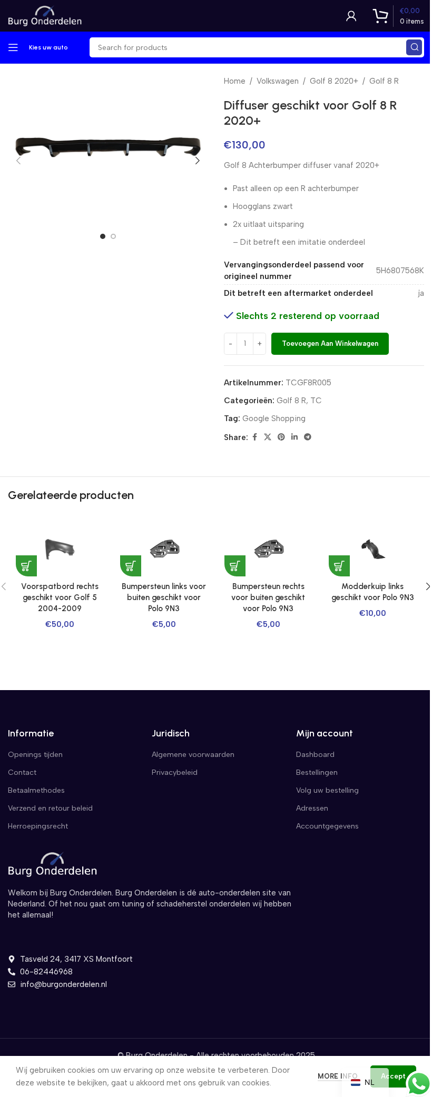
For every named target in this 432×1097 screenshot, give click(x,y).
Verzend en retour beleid (50, 808)
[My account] (351, 15)
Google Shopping (274, 418)
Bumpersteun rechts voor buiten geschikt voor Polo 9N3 (268, 597)
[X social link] (267, 437)
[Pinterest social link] (281, 437)
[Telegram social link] (308, 437)
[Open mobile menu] (13, 47)
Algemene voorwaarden (193, 754)
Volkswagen (278, 81)
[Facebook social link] (254, 437)
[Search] (414, 47)
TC (316, 400)
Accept (393, 1076)
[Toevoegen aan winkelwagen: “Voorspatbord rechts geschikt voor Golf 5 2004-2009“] (26, 565)
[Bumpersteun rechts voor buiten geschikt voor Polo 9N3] (268, 549)
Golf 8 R (384, 81)
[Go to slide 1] (102, 236)
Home (235, 81)
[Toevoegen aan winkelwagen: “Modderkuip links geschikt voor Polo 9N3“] (339, 565)
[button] (18, 160)
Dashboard (315, 754)
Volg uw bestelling (327, 790)
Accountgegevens (327, 826)
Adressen (312, 808)
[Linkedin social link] (294, 437)
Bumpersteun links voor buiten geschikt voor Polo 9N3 (164, 597)
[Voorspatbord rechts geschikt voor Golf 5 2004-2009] (59, 549)
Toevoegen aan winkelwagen (330, 343)
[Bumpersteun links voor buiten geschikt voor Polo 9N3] (164, 549)
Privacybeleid (175, 772)
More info (339, 1076)
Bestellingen (317, 772)
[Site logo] (45, 15)
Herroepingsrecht (38, 826)
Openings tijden (35, 754)
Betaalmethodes (36, 790)
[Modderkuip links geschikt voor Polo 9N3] (372, 549)
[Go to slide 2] (113, 236)
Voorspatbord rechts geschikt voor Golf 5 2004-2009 (60, 597)
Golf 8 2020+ (334, 81)
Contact (22, 772)
